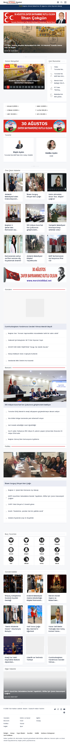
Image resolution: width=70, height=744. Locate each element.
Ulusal (22, 723)
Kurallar (30, 733)
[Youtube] (64, 709)
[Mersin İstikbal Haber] (13, 2)
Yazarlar (8, 135)
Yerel (21, 721)
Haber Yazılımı (39, 709)
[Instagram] (61, 709)
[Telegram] (64, 712)
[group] (19, 150)
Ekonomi (6, 721)
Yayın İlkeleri (21, 733)
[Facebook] (58, 709)
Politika (6, 723)
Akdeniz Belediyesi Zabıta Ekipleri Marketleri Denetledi (40, 6)
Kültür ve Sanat (25, 718)
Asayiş (38, 721)
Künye (12, 733)
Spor (21, 726)
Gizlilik (37, 733)
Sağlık (5, 726)
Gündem (6, 718)
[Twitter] (55, 709)
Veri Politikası (8, 735)
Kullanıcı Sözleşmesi (47, 733)
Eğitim (38, 718)
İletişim (6, 733)
